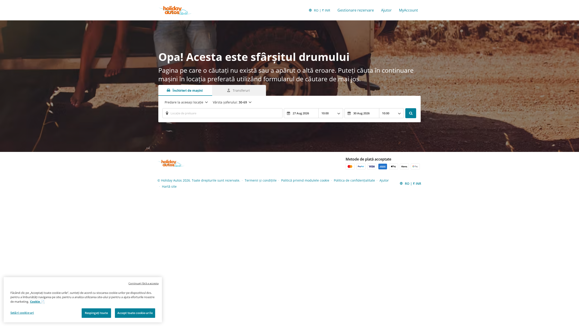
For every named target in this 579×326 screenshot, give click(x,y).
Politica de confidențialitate (354, 180)
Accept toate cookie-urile (135, 313)
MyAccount (408, 10)
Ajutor (386, 10)
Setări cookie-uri (22, 313)
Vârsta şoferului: (230, 102)
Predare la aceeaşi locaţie (184, 102)
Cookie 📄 (37, 302)
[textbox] (222, 113)
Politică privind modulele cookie (305, 180)
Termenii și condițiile (261, 180)
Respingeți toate (96, 313)
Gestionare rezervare (355, 10)
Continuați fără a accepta (143, 283)
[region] (83, 299)
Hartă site (169, 186)
